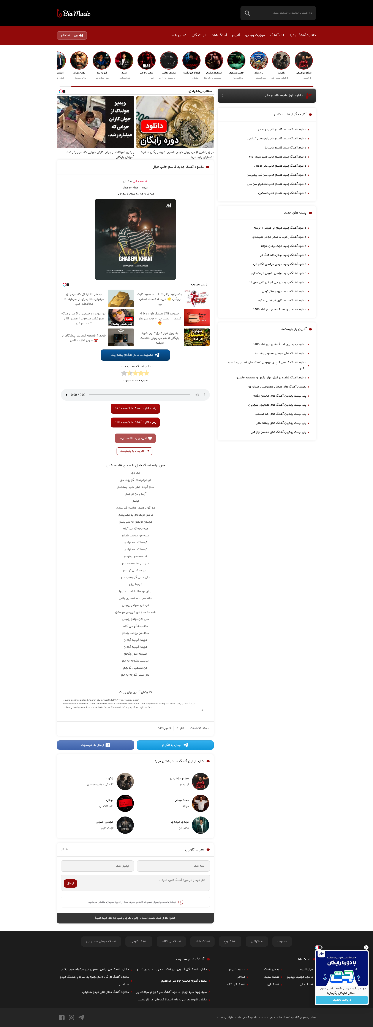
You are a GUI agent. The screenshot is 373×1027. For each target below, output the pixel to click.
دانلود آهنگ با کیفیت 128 (133, 422)
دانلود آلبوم (237, 969)
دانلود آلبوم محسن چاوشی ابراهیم (184, 981)
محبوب (282, 941)
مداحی (241, 977)
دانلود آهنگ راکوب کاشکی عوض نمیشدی (279, 237)
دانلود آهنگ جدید (302, 35)
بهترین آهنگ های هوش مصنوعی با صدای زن (277, 386)
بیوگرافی (257, 941)
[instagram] (71, 1017)
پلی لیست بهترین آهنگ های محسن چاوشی (278, 432)
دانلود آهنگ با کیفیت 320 (133, 408)
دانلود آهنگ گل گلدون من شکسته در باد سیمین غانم (172, 969)
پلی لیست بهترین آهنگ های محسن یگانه (279, 396)
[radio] (146, 374)
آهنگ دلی (306, 984)
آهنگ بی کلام (171, 941)
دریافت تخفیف (341, 1000)
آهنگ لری (273, 984)
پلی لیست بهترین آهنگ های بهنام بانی (281, 423)
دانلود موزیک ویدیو (300, 977)
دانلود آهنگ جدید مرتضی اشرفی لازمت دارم (278, 273)
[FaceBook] (62, 1017)
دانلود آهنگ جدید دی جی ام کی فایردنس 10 (277, 282)
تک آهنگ (277, 35)
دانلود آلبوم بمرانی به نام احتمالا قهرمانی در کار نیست (172, 999)
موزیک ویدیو (255, 35)
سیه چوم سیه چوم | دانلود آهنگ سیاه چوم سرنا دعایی (171, 992)
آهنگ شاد (219, 35)
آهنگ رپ (230, 941)
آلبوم (236, 35)
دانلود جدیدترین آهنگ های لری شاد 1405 (279, 309)
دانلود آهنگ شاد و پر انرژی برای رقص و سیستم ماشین (271, 377)
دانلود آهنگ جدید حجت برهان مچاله (283, 246)
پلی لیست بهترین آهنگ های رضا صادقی (280, 414)
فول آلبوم (306, 969)
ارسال (70, 883)
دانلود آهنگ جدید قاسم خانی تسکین (282, 193)
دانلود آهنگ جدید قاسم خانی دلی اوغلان (280, 166)
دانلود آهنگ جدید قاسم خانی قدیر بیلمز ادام (277, 157)
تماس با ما (178, 35)
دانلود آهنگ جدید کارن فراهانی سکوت (281, 300)
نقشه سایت (271, 977)
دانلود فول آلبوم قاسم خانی (283, 95)
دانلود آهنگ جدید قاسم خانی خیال (178, 167)
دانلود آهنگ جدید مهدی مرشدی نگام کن (279, 264)
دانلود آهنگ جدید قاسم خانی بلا (285, 147)
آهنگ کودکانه (235, 984)
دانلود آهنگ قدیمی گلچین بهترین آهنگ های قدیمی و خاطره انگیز (267, 365)
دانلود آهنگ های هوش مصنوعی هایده (280, 353)
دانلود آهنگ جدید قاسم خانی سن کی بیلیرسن (276, 175)
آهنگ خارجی (138, 941)
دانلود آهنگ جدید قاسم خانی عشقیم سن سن (276, 184)
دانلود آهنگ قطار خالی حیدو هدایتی (105, 992)
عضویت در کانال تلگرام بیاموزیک (132, 355)
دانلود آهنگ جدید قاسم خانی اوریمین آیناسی (276, 138)
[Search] (247, 13)
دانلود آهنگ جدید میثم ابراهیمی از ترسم (280, 228)
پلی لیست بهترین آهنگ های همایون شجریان (277, 405)
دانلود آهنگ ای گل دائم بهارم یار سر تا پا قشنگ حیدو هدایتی (94, 981)
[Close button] (366, 947)
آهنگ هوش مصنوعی (101, 941)
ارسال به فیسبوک (92, 745)
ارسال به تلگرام (172, 745)
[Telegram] (81, 1017)
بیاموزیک (73, 13)
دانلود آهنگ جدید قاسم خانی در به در (282, 129)
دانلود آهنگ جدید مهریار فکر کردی (284, 291)
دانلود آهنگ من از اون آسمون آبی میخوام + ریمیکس (94, 969)
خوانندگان (199, 35)
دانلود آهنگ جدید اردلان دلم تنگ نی (282, 255)
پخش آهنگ (271, 969)
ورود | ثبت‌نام (69, 35)
